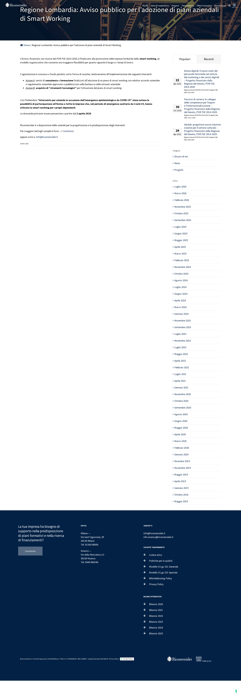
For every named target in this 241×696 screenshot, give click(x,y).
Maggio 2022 (181, 354)
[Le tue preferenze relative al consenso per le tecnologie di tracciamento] (236, 691)
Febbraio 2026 (181, 200)
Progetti (178, 169)
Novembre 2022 (182, 340)
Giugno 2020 (180, 421)
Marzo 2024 (180, 307)
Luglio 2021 (180, 374)
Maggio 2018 (181, 501)
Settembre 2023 (182, 327)
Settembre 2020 (182, 407)
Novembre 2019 (182, 467)
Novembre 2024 (182, 267)
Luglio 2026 (180, 186)
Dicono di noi (181, 156)
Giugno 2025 (180, 233)
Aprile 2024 (180, 300)
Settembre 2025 (182, 220)
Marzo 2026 (180, 193)
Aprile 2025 (180, 246)
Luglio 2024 (180, 287)
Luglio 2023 (180, 334)
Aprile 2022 (180, 360)
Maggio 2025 (181, 240)
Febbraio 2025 (181, 260)
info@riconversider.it (47, 137)
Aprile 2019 (180, 481)
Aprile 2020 (180, 434)
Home (26, 45)
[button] (229, 5)
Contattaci (68, 131)
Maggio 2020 (181, 427)
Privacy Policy (114, 659)
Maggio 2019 (181, 474)
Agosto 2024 (181, 280)
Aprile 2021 (180, 380)
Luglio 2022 (180, 347)
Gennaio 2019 (181, 488)
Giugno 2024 (180, 293)
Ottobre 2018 (181, 494)
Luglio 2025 (180, 226)
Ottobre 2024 (181, 273)
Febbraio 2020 (181, 447)
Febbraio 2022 (181, 367)
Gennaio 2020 (181, 454)
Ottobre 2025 (181, 213)
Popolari (184, 59)
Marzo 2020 (180, 441)
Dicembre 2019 (182, 461)
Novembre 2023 (182, 320)
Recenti (209, 59)
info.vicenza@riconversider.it (158, 537)
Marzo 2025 (180, 253)
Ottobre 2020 (181, 400)
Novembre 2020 (182, 394)
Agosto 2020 (181, 414)
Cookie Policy (128, 659)
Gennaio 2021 (181, 387)
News (177, 163)
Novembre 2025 (182, 206)
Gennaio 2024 (181, 313)
